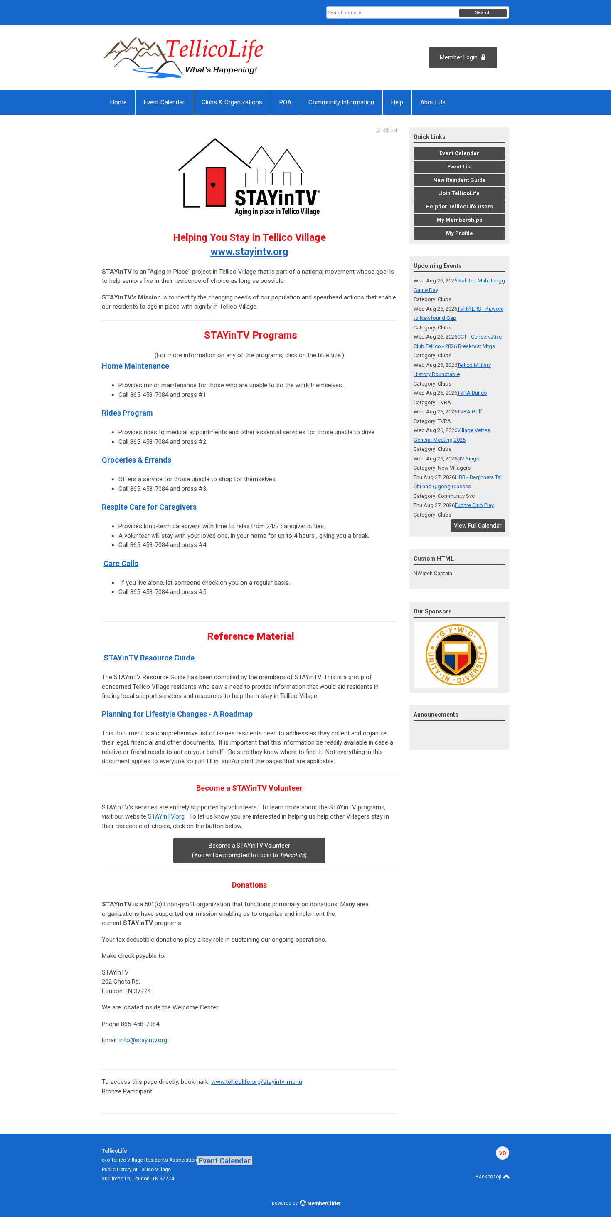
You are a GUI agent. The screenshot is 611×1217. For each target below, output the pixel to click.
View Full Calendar (478, 525)
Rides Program (127, 412)
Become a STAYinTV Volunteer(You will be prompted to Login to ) (249, 850)
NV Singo (468, 458)
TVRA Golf (469, 411)
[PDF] (378, 130)
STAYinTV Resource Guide (149, 657)
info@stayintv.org (143, 1040)
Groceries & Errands (136, 459)
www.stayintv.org (249, 251)
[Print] (386, 130)
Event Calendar (224, 1160)
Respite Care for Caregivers (149, 506)
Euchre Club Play (474, 505)
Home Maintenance (135, 365)
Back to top (489, 1177)
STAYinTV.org (166, 816)
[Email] (393, 130)
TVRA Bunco (472, 393)
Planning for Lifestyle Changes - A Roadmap (177, 714)
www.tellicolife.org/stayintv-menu (256, 1082)
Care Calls (120, 563)
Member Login (459, 57)
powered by (285, 1203)
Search (483, 12)
